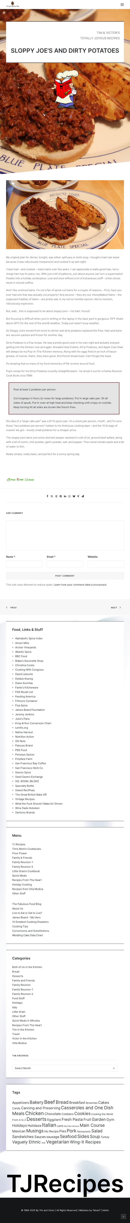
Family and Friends (23, 980)
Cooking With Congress (29, 669)
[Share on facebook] (47, 496)
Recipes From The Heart (27, 880)
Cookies (82, 1113)
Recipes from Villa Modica (27, 889)
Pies (62, 1131)
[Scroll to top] (123, 1216)
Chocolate (53, 1114)
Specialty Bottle (24, 785)
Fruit (87, 1119)
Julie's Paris (22, 718)
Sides (83, 1136)
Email (51, 556)
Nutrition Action (24, 736)
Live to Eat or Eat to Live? (27, 913)
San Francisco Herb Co (29, 768)
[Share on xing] (78, 496)
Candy (16, 1108)
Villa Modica (19, 1043)
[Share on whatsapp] (69, 496)
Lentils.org (21, 727)
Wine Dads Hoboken (27, 808)
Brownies (92, 1102)
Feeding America (25, 696)
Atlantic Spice (23, 651)
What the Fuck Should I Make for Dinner (39, 803)
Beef (49, 1102)
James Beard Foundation (30, 709)
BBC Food (21, 656)
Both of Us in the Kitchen (27, 967)
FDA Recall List (24, 692)
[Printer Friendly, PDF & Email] (20, 480)
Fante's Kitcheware (26, 687)
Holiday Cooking (22, 884)
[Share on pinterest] (61, 496)
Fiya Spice (21, 705)
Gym (110, 1119)
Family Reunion (21, 984)
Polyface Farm (23, 759)
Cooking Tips (20, 926)
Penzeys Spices (24, 754)
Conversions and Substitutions (30, 930)
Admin (105, 1210)
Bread (15, 971)
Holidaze (34, 1126)
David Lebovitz (24, 674)
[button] (122, 4)
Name (10, 556)
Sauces (40, 1137)
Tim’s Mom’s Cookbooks (26, 848)
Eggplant (54, 1120)
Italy (14, 1007)
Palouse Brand (24, 745)
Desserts (17, 976)
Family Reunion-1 (22, 862)
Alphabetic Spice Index (29, 638)
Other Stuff (18, 893)
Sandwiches (23, 1136)
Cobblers (68, 1114)
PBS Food (21, 750)
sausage (52, 1137)
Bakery (37, 1102)
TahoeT (96, 1210)
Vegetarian (57, 1141)
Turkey (105, 1137)
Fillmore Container (26, 701)
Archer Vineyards (25, 647)
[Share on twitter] (52, 496)
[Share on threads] (56, 496)
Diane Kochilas (24, 683)
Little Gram (18, 1011)
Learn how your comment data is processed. (80, 584)
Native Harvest (24, 732)
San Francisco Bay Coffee (30, 763)
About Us (17, 908)
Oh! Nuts (20, 741)
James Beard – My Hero (26, 917)
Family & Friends (22, 857)
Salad (96, 1130)
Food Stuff (18, 998)
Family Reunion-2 (22, 866)
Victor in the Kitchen (24, 1038)
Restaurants (84, 1131)
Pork (72, 1131)
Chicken (34, 1113)
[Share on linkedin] (65, 496)
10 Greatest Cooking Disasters (30, 921)
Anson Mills (22, 643)
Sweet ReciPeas (25, 790)
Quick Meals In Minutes (26, 1020)
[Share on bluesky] (74, 496)
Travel (16, 1034)
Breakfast (77, 1102)
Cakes (103, 1102)
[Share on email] (83, 496)
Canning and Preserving (40, 1108)
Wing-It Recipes (85, 1141)
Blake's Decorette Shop (29, 660)
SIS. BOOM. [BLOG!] (27, 781)
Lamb (60, 1125)
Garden (99, 1119)
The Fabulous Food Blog (26, 904)
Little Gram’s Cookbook (26, 871)
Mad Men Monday (71, 1126)
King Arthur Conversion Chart (33, 723)
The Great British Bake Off (31, 794)
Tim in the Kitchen (23, 1029)
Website (93, 556)
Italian (49, 1125)
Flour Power (19, 853)
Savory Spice (23, 772)
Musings (35, 1130)
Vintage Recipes (25, 799)
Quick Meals (19, 875)
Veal (43, 1143)
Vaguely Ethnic (26, 1142)
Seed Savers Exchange (29, 776)
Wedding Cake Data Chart (27, 935)
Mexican (19, 1131)
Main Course (92, 1125)
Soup (95, 1136)
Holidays (17, 1002)
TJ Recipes (18, 844)
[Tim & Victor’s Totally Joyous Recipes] (12, 4)
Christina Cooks (24, 665)
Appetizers (20, 1103)
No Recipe (51, 1131)
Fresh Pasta (72, 1119)
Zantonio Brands (25, 812)
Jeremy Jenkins (24, 714)
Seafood (68, 1136)
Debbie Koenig (24, 678)
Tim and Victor (47, 1210)
